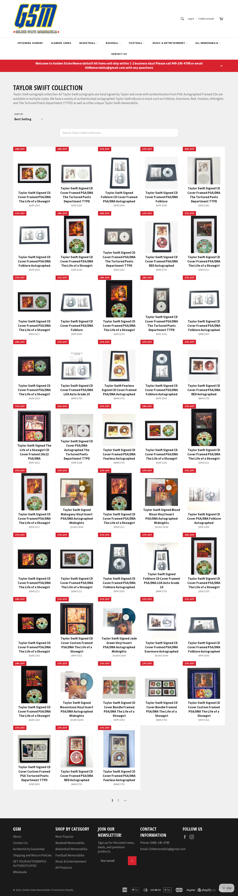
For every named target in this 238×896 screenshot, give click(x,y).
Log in (191, 18)
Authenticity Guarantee (29, 849)
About (17, 836)
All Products (63, 868)
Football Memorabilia (69, 855)
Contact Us (119, 54)
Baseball (112, 43)
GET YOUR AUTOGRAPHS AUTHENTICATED (29, 863)
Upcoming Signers (30, 43)
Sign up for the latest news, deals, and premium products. (116, 847)
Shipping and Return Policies (32, 855)
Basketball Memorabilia (71, 849)
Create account (206, 18)
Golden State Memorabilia (36, 890)
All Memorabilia (207, 43)
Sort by (18, 114)
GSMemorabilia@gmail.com (167, 849)
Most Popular (64, 836)
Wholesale (20, 872)
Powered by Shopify (62, 890)
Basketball (87, 43)
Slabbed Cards (61, 43)
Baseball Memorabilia (69, 843)
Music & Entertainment (169, 43)
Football (136, 43)
